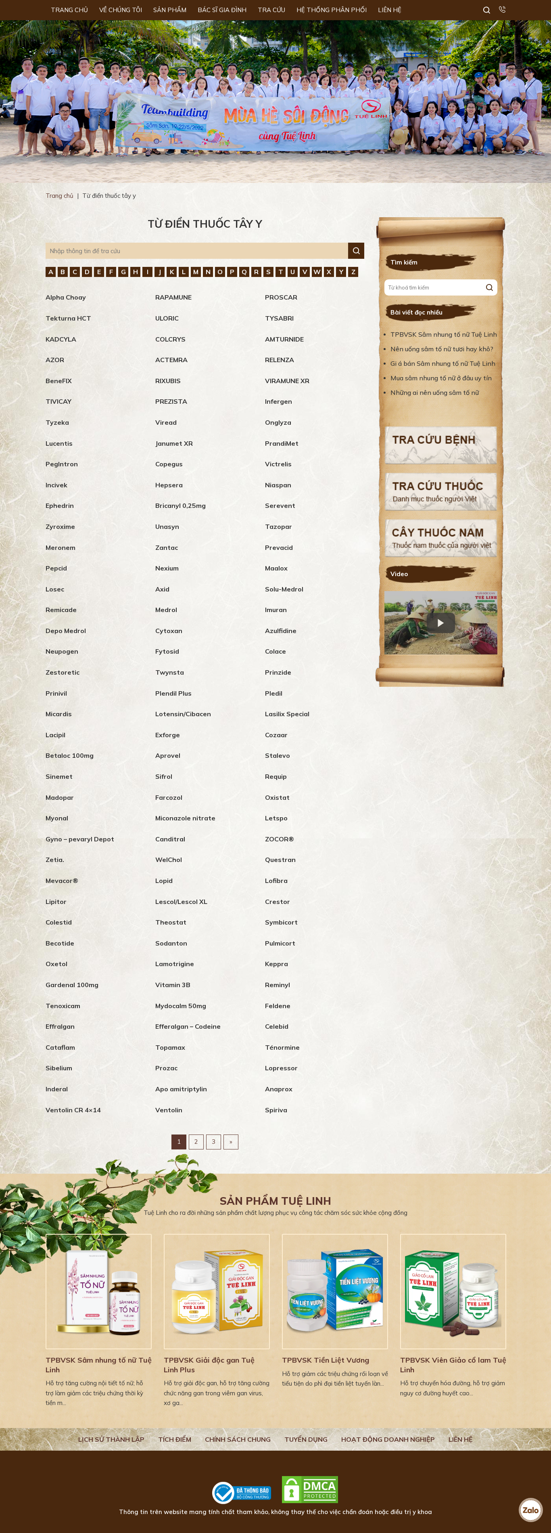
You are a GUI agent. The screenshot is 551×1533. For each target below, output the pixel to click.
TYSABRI (279, 318)
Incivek (56, 485)
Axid (162, 589)
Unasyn (167, 526)
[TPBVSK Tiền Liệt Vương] (335, 1291)
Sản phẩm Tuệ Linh (275, 1201)
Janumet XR (174, 443)
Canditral (170, 839)
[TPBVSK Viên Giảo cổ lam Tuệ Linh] (453, 1291)
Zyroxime (60, 526)
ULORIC (167, 318)
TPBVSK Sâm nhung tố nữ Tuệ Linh (443, 334)
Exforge (167, 735)
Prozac (166, 1068)
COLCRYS (170, 339)
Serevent (280, 505)
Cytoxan (168, 631)
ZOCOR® (279, 839)
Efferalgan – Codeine (188, 1026)
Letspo (276, 818)
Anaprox (278, 1089)
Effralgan (60, 1026)
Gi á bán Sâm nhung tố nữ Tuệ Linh (442, 363)
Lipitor (56, 902)
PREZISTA (171, 401)
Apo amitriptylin (181, 1089)
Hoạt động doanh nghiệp (388, 1439)
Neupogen (62, 651)
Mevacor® (62, 881)
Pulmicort (280, 943)
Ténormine (282, 1047)
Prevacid (279, 547)
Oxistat (277, 797)
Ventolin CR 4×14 (73, 1110)
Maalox (276, 568)
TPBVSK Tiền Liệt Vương (325, 1360)
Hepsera (169, 485)
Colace (275, 651)
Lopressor (281, 1068)
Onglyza (278, 422)
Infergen (278, 401)
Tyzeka (57, 422)
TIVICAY (58, 401)
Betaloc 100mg (70, 755)
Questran (280, 860)
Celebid (276, 1026)
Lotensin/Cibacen (183, 714)
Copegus (169, 464)
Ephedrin (60, 505)
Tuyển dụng (306, 1439)
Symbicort (281, 922)
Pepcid (56, 568)
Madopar (60, 797)
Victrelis (278, 464)
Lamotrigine (174, 964)
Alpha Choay (66, 297)
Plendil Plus (173, 693)
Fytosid (167, 651)
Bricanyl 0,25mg (180, 505)
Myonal (57, 818)
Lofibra (276, 881)
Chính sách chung (238, 1439)
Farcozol (168, 797)
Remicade (61, 610)
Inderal (57, 1089)
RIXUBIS (168, 381)
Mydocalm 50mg (180, 1006)
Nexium (167, 568)
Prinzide (278, 672)
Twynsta (169, 672)
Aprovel (167, 755)
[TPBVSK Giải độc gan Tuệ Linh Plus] (217, 1291)
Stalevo (277, 755)
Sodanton (171, 943)
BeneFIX (59, 381)
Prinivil (56, 693)
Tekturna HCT (68, 318)
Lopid (164, 881)
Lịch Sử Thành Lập (111, 1439)
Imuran (276, 610)
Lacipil (55, 735)
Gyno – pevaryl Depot (80, 839)
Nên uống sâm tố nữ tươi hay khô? (441, 349)
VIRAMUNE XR (287, 381)
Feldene (277, 1006)
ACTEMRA (171, 360)
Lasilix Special (287, 714)
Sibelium (59, 1068)
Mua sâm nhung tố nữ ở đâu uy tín (441, 378)
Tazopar (278, 526)
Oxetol (56, 964)
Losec (55, 589)
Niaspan (278, 485)
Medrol (166, 610)
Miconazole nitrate (185, 818)
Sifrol (163, 776)
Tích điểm (174, 1439)
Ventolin (168, 1110)
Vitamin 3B (172, 985)
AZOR (55, 360)
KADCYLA (61, 339)
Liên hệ (461, 1439)
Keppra (276, 964)
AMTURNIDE (284, 339)
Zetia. (55, 860)
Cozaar (276, 735)
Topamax (170, 1047)
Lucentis (59, 443)
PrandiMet (281, 443)
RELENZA (279, 360)
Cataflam (60, 1047)
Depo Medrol (66, 631)
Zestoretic (62, 672)
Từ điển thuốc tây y (205, 224)
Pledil (273, 693)
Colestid (59, 922)
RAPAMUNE (173, 297)
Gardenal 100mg (72, 985)
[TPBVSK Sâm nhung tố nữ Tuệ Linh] (99, 1291)
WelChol (168, 860)
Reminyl (277, 985)
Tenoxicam (63, 1006)
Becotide (60, 943)
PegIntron (62, 464)
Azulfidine (280, 631)
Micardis (59, 714)
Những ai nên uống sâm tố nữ (435, 392)
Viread (166, 422)
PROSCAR (281, 297)
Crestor (277, 902)
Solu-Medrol (284, 589)
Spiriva (276, 1110)
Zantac (166, 547)
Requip (276, 776)
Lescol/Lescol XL (181, 902)
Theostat (170, 922)
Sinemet (59, 776)
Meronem (60, 547)
